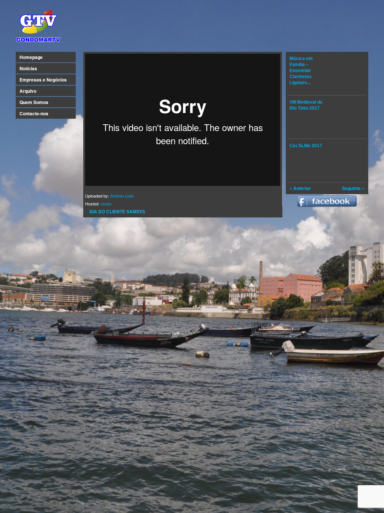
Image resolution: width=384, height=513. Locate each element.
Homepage (31, 57)
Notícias (28, 68)
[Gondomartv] (38, 43)
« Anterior (300, 188)
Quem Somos (34, 102)
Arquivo (28, 91)
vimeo (105, 204)
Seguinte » (353, 188)
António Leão (122, 196)
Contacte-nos (34, 113)
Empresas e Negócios (43, 79)
